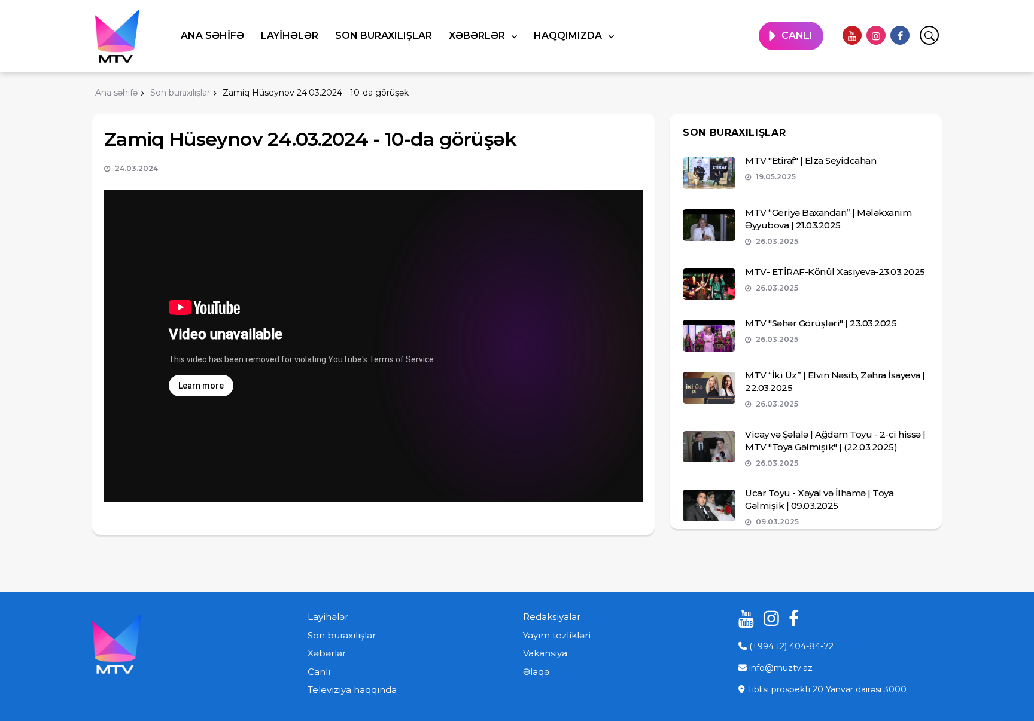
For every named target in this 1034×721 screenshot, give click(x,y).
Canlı (319, 671)
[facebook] (900, 35)
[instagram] (876, 35)
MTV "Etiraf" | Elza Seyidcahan (810, 160)
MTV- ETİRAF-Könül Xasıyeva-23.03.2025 (835, 271)
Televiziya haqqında (352, 689)
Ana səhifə (212, 35)
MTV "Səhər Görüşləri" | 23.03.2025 (820, 323)
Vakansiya (545, 653)
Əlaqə (536, 671)
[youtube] (852, 35)
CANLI (797, 35)
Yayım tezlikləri (557, 635)
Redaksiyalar (551, 616)
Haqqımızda (569, 35)
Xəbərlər (478, 35)
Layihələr (289, 35)
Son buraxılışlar (383, 35)
